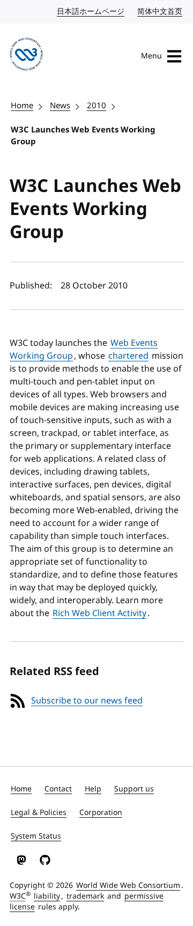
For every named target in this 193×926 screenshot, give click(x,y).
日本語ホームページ (91, 11)
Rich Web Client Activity (99, 613)
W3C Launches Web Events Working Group (83, 136)
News (60, 106)
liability (47, 896)
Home (22, 106)
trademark (85, 896)
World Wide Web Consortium (128, 885)
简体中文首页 (160, 11)
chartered (128, 356)
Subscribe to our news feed (87, 700)
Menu (151, 56)
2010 (96, 106)
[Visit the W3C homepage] (26, 56)
